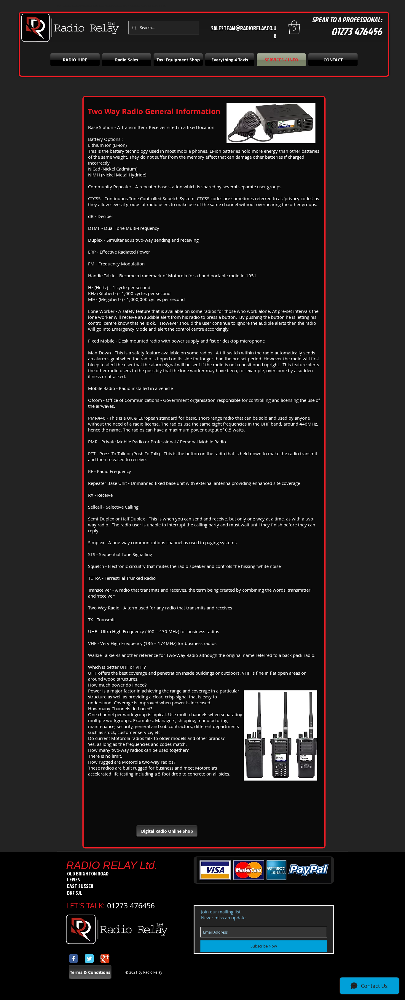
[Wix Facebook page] (73, 958)
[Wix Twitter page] (89, 958)
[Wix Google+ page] (105, 958)
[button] (294, 27)
